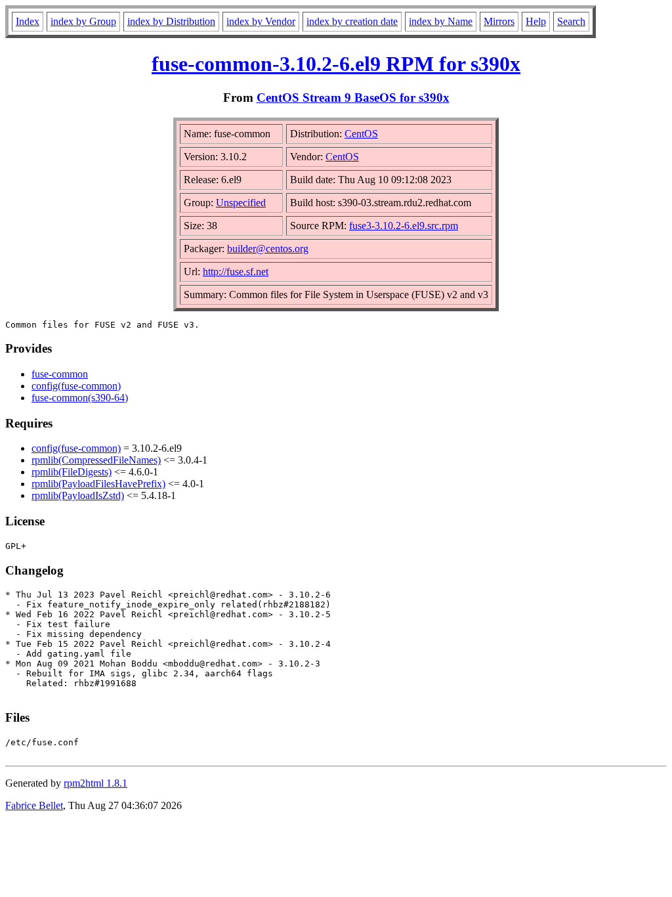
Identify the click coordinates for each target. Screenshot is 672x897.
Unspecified (241, 202)
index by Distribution (171, 21)
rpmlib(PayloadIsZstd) (78, 495)
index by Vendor (260, 21)
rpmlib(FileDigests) (72, 471)
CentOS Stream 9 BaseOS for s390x (353, 97)
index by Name (440, 21)
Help (536, 21)
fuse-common (60, 374)
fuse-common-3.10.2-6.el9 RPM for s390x (336, 64)
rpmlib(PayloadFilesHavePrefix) (98, 483)
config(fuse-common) (76, 385)
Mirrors (499, 21)
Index (27, 21)
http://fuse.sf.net (235, 271)
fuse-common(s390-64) (80, 397)
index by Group (83, 21)
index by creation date (352, 21)
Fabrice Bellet (34, 805)
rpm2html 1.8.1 (95, 783)
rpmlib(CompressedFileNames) (96, 460)
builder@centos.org (267, 248)
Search (571, 21)
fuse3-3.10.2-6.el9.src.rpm (403, 225)
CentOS (361, 133)
